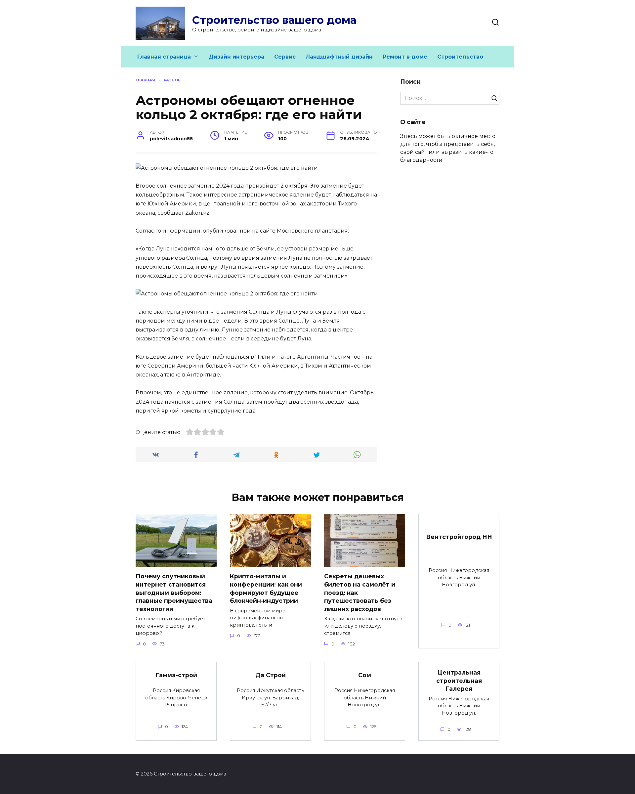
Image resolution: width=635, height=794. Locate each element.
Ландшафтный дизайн (339, 57)
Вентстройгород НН (459, 536)
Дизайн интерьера (236, 57)
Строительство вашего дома (274, 20)
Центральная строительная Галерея (459, 680)
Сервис (285, 57)
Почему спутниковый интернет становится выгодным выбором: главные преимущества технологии (174, 592)
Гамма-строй (176, 675)
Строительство (460, 57)
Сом (364, 675)
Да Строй (270, 675)
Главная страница (164, 57)
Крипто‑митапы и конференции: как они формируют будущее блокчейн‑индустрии (266, 588)
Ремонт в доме (405, 57)
